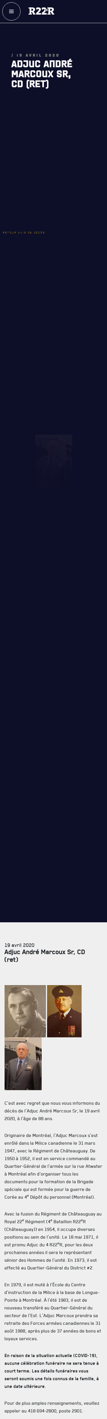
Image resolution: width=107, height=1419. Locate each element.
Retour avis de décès (32, 186)
